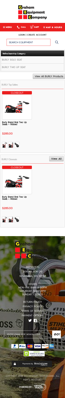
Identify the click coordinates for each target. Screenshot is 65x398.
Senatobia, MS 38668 (32, 276)
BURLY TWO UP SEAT (14, 67)
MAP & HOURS (53, 27)
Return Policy (32, 301)
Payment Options (33, 315)
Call (23, 27)
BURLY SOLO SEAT (12, 59)
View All (56, 158)
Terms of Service (32, 310)
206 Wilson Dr (32, 271)
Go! (57, 43)
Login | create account (32, 34)
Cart (35, 27)
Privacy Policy (32, 306)
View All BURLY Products (49, 76)
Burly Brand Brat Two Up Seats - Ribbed (14, 123)
